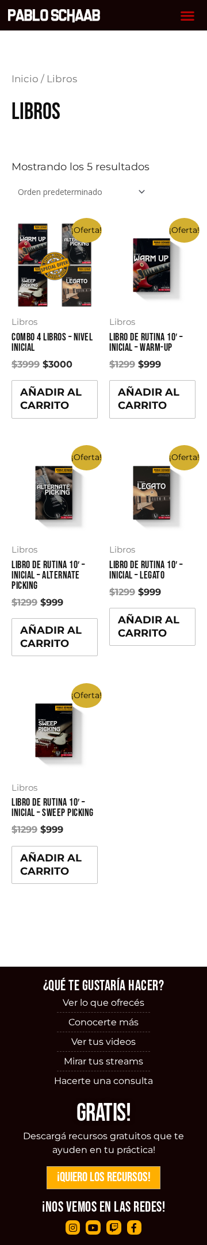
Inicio (25, 79)
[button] (188, 15)
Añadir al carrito (51, 399)
